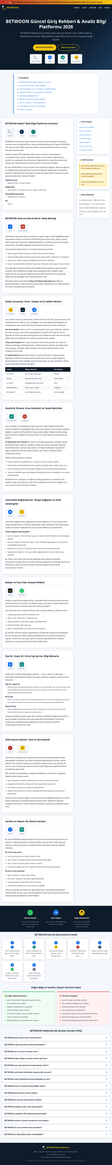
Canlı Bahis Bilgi (85, 138)
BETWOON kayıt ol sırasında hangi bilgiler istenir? (56, 1086)
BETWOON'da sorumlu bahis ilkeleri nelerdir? (56, 1100)
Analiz (84, 8)
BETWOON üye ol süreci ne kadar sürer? (56, 1051)
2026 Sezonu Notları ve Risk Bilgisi (32, 106)
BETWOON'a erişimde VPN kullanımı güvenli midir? (56, 1114)
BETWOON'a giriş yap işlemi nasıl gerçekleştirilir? (56, 1045)
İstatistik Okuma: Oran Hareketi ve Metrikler (35, 92)
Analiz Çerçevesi (85, 131)
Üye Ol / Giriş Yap (85, 146)
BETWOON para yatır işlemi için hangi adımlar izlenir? (56, 1065)
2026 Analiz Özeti (68, 47)
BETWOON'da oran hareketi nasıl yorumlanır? (56, 1127)
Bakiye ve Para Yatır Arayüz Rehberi (32, 99)
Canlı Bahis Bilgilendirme (28, 96)
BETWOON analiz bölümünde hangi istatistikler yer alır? (56, 1079)
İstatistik (92, 8)
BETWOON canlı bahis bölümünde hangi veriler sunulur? (56, 1072)
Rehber (77, 8)
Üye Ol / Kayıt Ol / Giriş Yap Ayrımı (32, 102)
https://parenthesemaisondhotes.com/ (45, 1161)
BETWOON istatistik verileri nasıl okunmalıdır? (56, 1107)
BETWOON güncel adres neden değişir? (56, 1093)
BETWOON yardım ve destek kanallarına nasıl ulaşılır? (56, 1120)
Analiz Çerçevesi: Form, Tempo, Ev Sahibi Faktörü (37, 89)
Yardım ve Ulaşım (25, 109)
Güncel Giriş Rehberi (44, 47)
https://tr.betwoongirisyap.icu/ (76, 1161)
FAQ (100, 8)
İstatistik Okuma (85, 135)
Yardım (107, 8)
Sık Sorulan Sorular (86, 150)
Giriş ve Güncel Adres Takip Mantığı (32, 85)
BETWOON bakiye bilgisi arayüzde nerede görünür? (56, 1058)
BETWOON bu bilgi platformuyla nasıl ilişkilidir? (56, 1134)
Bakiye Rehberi (84, 142)
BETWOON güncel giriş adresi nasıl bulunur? (56, 1038)
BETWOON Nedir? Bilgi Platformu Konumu (35, 82)
